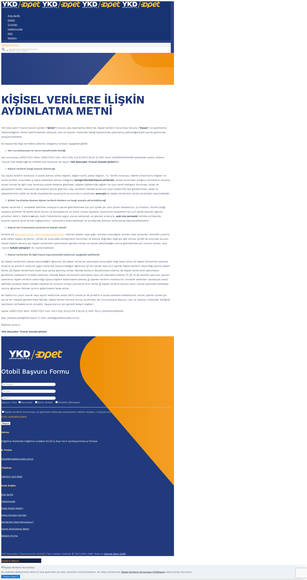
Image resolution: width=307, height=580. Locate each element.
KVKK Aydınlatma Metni (14, 416)
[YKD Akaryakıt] (81, 7)
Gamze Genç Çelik (115, 553)
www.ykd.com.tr (24, 234)
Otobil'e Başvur (10, 45)
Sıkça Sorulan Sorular (14, 515)
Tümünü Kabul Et (11, 576)
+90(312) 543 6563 (11, 476)
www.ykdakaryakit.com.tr (50, 234)
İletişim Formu (9, 535)
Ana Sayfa (7, 494)
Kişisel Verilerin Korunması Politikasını (143, 572)
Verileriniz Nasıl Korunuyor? (17, 522)
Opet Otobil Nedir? (12, 508)
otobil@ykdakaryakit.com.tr (17, 459)
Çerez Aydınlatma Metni (15, 528)
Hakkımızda (8, 501)
